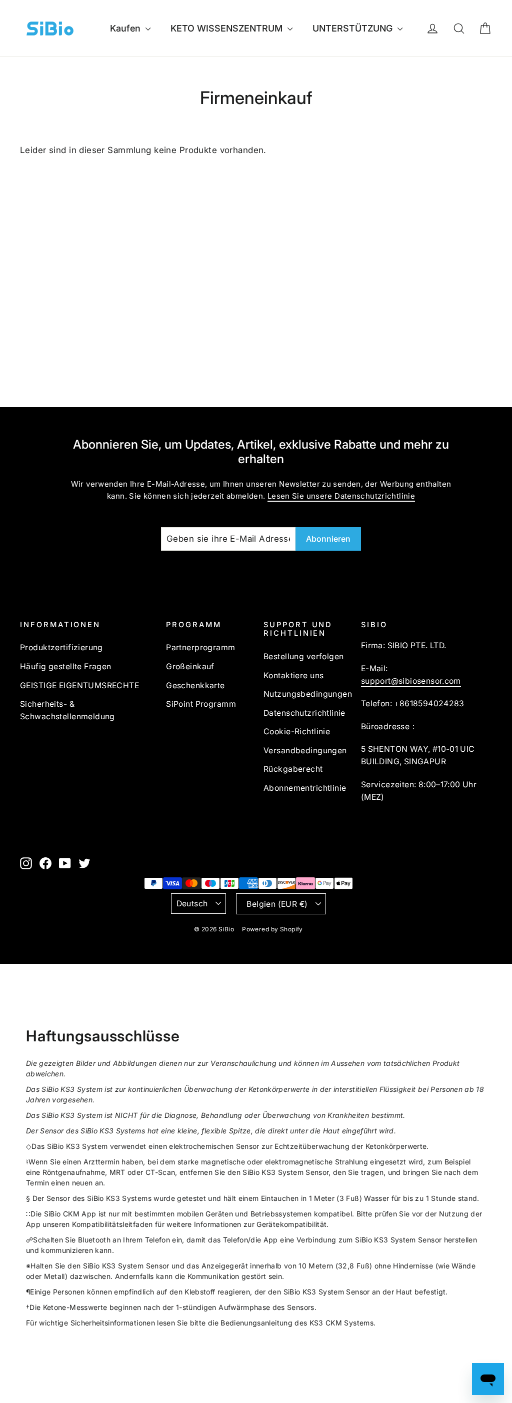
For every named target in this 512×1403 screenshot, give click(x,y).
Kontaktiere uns (294, 675)
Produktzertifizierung (61, 647)
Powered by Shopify (272, 929)
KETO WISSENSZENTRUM (227, 28)
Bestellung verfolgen (304, 656)
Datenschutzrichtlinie (305, 713)
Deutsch (192, 903)
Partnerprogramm (200, 647)
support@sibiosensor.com (411, 681)
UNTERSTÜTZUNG (353, 28)
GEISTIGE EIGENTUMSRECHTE (79, 685)
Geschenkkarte (195, 685)
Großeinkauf (190, 666)
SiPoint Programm (201, 704)
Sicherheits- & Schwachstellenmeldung (67, 710)
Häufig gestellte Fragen (66, 666)
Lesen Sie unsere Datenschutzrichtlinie (341, 496)
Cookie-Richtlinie (297, 731)
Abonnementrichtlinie (305, 788)
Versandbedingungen (305, 750)
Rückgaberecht (293, 769)
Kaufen (126, 28)
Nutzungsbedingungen (305, 694)
